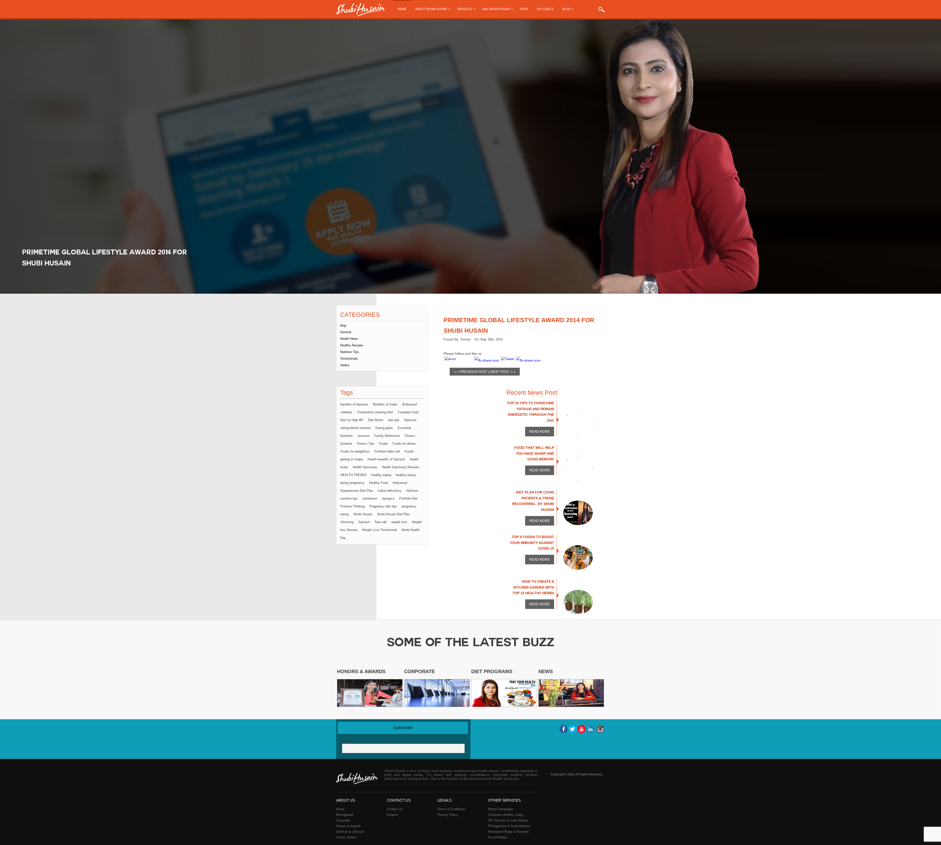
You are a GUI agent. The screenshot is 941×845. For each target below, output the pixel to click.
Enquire (392, 815)
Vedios (345, 365)
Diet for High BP (351, 420)
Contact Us (395, 809)
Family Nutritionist (387, 436)
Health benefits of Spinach (386, 459)
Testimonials (349, 358)
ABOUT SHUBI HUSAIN (431, 9)
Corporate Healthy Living (505, 815)
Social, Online (346, 837)
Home (401, 9)
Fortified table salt (387, 451)
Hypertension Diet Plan (356, 490)
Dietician (410, 420)
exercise (364, 436)
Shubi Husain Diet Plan (393, 514)
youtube (581, 729)
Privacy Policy (447, 815)
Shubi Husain (362, 514)
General (345, 332)
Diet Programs (491, 671)
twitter (572, 729)
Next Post (500, 372)
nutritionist (369, 498)
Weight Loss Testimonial (379, 530)
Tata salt (380, 522)
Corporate (419, 671)
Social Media (497, 837)
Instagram (600, 729)
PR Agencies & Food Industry (509, 826)
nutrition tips (349, 498)
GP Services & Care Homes (508, 820)
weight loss (399, 522)
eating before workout (355, 428)
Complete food (408, 412)
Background (344, 815)
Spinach (364, 522)
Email (346, 741)
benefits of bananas (354, 404)
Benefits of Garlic (385, 404)
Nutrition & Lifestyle (350, 831)
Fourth (409, 451)
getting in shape (351, 459)
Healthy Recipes (351, 345)
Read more (539, 431)
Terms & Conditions (451, 809)
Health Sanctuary (365, 467)
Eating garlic (384, 428)
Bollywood (409, 404)
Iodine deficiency (390, 490)
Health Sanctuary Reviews (400, 467)
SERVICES (464, 9)
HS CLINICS (545, 9)
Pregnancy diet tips (383, 506)
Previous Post (473, 372)
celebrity (346, 412)
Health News (349, 339)
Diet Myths (376, 420)
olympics (388, 498)
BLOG (566, 9)
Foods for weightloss (355, 451)
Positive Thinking (352, 506)
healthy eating (381, 475)
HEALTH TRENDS (353, 475)
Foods (383, 443)
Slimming (347, 522)
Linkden (590, 729)
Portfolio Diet (408, 498)
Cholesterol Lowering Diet (375, 412)
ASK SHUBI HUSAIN (496, 9)
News (545, 671)
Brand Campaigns (500, 809)
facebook (563, 729)
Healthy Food (378, 483)
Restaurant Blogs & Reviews (508, 831)
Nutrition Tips (349, 352)
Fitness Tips (365, 443)
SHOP (524, 9)
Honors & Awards (361, 671)
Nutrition (412, 490)
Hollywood (400, 483)
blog (343, 325)
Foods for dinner (404, 443)
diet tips (393, 420)
